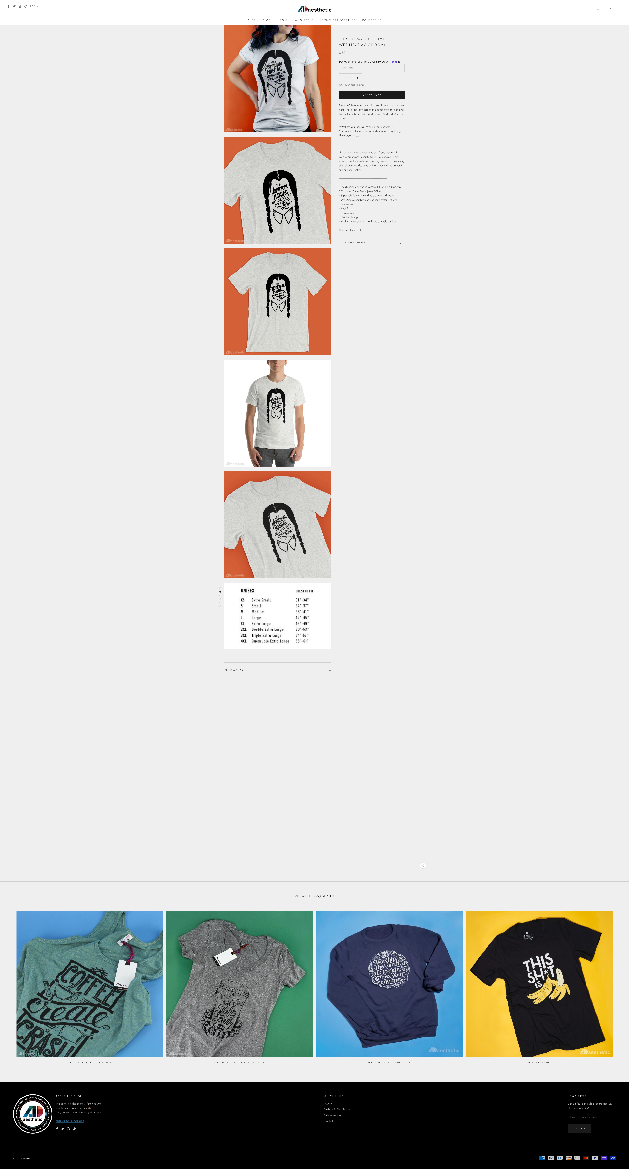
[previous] (10, 986)
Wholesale (304, 20)
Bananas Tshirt (539, 1062)
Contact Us (371, 20)
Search (599, 8)
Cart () (614, 9)
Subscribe (579, 1128)
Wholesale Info (332, 1115)
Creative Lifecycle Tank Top (89, 1062)
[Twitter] (14, 6)
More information (355, 242)
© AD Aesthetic (24, 1158)
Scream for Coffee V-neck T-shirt (239, 1062)
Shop (252, 20)
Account (585, 8)
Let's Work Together (337, 20)
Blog (267, 20)
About (283, 20)
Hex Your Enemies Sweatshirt (389, 1062)
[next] (618, 986)
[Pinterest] (25, 6)
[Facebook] (8, 6)
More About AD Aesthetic (70, 1121)
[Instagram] (20, 6)
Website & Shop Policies (337, 1109)
